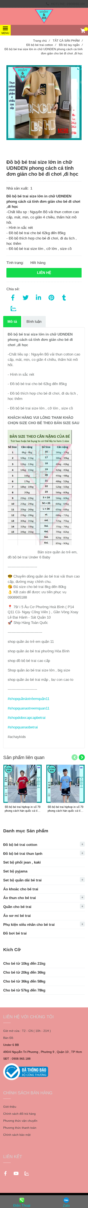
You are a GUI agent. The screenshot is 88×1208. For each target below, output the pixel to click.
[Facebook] (12, 297)
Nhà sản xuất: (18, 188)
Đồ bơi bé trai (15, 933)
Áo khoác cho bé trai (20, 889)
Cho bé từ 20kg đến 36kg (24, 972)
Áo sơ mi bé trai (17, 915)
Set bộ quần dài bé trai (22, 880)
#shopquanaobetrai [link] (23, 727)
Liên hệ (44, 272)
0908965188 (76, 4)
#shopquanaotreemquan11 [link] (28, 708)
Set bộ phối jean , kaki (22, 862)
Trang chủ (41, 40)
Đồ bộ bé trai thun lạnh (22, 853)
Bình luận (33, 321)
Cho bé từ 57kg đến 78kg (24, 990)
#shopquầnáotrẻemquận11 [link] (28, 699)
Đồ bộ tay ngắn (71, 45)
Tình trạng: (15, 263)
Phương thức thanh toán (19, 1127)
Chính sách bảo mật (17, 1134)
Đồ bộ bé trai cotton (41, 45)
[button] (82, 31)
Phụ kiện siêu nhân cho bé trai (29, 924)
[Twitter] (25, 297)
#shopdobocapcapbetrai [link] (26, 717)
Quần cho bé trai (17, 907)
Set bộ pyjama (15, 871)
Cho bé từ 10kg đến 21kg (24, 963)
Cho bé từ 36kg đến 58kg (24, 981)
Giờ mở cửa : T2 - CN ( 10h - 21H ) (27, 1030)
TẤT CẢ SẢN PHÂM (68, 40)
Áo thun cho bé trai (19, 898)
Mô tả (12, 321)
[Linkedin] (38, 297)
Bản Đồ (8, 1037)
